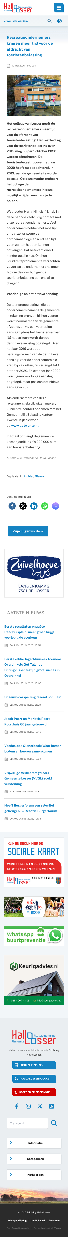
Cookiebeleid (38, 1220)
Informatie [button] (35, 1143)
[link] (59, 20)
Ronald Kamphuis (20, 1228)
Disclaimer (54, 1220)
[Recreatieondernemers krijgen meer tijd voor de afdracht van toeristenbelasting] (34, 95)
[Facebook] (16, 1106)
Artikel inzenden (31, 1065)
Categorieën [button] (35, 1159)
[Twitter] (40, 1106)
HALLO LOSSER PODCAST (35, 1078)
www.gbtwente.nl (25, 425)
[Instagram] (28, 1106)
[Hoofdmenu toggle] (59, 7)
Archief (28, 476)
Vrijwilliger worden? (28, 531)
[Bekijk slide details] (33, 573)
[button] (50, 20)
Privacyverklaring (17, 1220)
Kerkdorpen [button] (35, 1174)
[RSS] (51, 1106)
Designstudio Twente (51, 1228)
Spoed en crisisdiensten (35, 1092)
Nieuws (40, 476)
